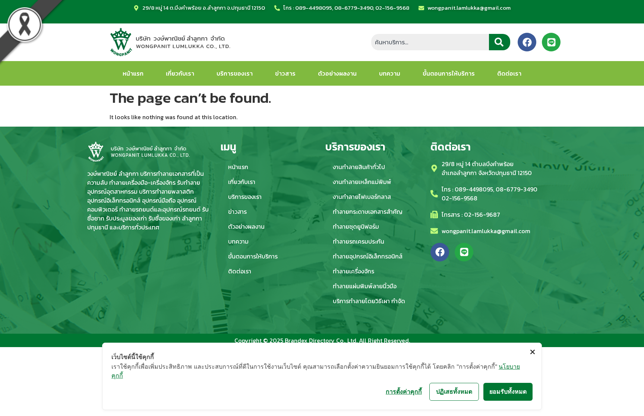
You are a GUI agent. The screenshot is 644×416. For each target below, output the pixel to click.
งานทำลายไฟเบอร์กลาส (362, 196)
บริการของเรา (235, 73)
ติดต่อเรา (509, 73)
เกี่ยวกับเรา (180, 73)
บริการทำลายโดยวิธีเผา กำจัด (369, 300)
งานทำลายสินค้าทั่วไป (359, 166)
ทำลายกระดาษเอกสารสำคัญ (367, 211)
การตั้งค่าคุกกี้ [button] (404, 391)
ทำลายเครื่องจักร (353, 271)
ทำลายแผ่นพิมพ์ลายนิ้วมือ (365, 286)
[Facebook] (527, 42)
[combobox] (430, 42)
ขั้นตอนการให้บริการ (449, 73)
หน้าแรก (133, 73)
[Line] (551, 42)
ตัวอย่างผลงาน (337, 73)
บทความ (389, 73)
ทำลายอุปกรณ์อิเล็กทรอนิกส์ (367, 256)
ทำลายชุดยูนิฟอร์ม (356, 226)
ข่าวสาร (285, 73)
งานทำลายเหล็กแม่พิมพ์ (362, 181)
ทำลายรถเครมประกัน (358, 241)
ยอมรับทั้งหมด (508, 391)
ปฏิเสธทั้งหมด (454, 391)
